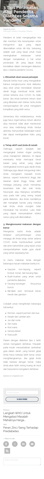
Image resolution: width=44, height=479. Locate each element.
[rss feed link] (7, 451)
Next (5, 424)
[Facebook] (6, 444)
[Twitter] (15, 444)
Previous (6, 410)
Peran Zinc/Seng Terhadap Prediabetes (20, 429)
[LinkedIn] (23, 444)
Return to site (12, 2)
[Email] (32, 444)
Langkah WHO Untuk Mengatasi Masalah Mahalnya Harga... (17, 416)
